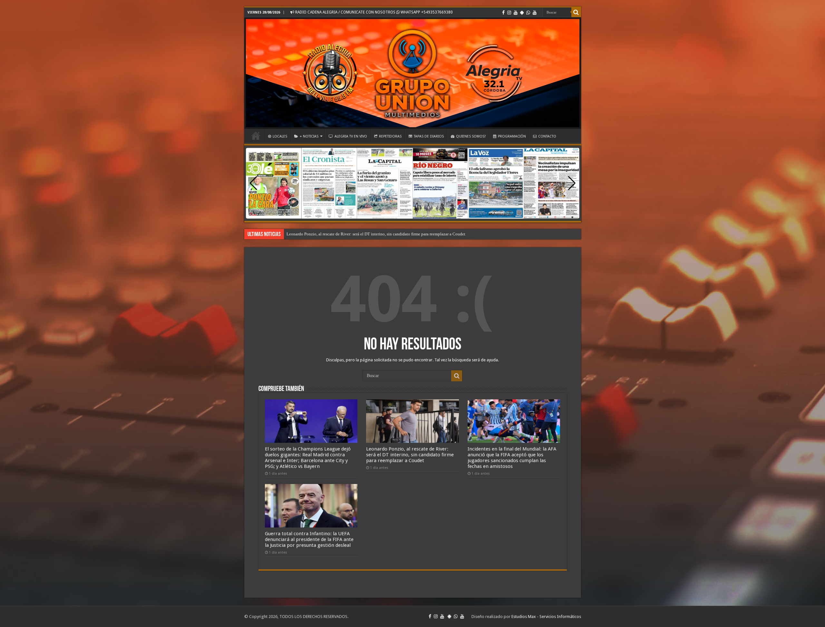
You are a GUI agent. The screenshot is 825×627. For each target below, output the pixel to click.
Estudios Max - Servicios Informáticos (546, 616)
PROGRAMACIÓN (512, 136)
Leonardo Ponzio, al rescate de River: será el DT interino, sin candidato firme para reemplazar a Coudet (375, 234)
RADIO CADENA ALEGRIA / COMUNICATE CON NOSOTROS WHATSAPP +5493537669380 (373, 12)
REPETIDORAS (390, 136)
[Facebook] (503, 12)
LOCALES (280, 136)
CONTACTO (547, 136)
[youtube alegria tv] (534, 12)
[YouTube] (515, 12)
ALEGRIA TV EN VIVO (351, 136)
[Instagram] (509, 12)
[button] (572, 183)
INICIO (256, 135)
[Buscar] (576, 12)
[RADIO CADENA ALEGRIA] (412, 73)
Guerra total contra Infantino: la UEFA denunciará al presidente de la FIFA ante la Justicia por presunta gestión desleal (309, 539)
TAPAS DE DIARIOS (429, 136)
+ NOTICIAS (309, 136)
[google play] (521, 12)
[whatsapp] (528, 12)
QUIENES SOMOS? (471, 136)
